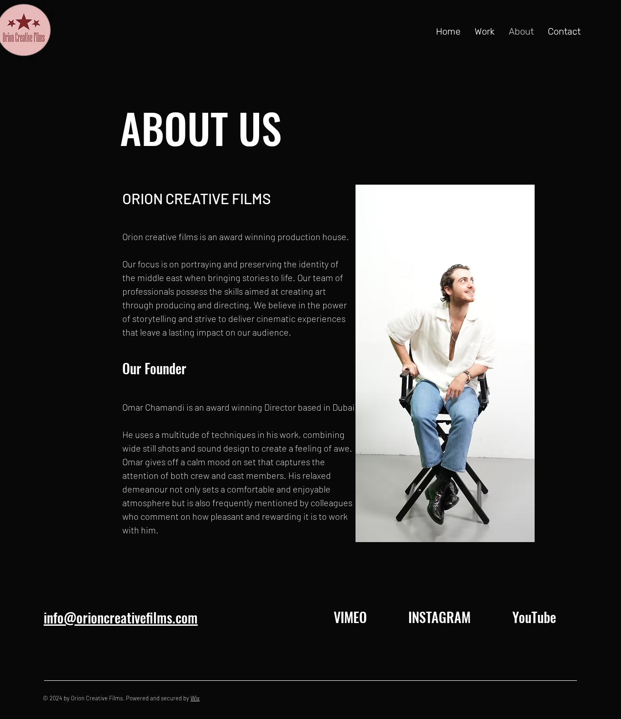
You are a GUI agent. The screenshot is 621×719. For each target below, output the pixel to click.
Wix (195, 698)
